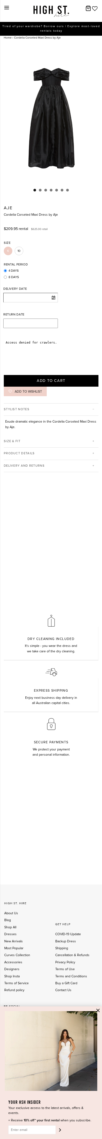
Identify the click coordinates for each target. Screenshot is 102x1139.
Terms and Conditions (71, 976)
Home (8, 37)
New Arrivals (13, 941)
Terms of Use (65, 969)
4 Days (14, 270)
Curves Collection (17, 955)
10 (19, 251)
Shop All (10, 927)
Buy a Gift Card (66, 983)
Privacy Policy (65, 962)
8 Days (14, 277)
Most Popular (13, 948)
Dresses (10, 934)
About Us (11, 913)
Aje (8, 208)
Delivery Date (15, 288)
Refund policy (14, 990)
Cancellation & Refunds (72, 955)
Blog (7, 920)
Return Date (13, 314)
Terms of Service (16, 983)
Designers (11, 969)
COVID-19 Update (68, 934)
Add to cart (51, 381)
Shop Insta (12, 976)
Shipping (61, 948)
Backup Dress (65, 941)
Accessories (13, 962)
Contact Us (63, 990)
